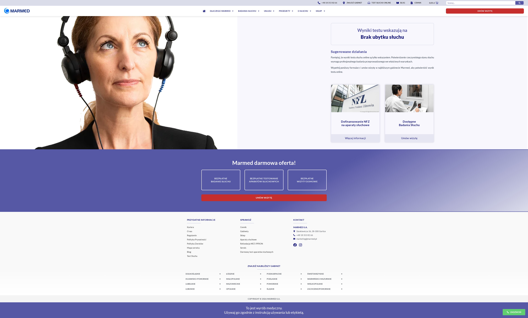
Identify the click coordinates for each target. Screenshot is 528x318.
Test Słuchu (192, 256)
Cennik (243, 227)
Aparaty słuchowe (248, 239)
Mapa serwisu (193, 248)
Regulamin (192, 235)
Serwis (243, 248)
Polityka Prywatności (196, 239)
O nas (189, 231)
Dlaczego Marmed (220, 11)
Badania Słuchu (247, 11)
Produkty (284, 11)
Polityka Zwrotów (195, 243)
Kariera (190, 227)
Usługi (267, 11)
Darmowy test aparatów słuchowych (256, 252)
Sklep (319, 11)
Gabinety (244, 231)
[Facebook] (295, 245)
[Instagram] (300, 245)
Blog (189, 252)
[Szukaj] (519, 3)
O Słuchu (303, 11)
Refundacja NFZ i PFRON (251, 243)
